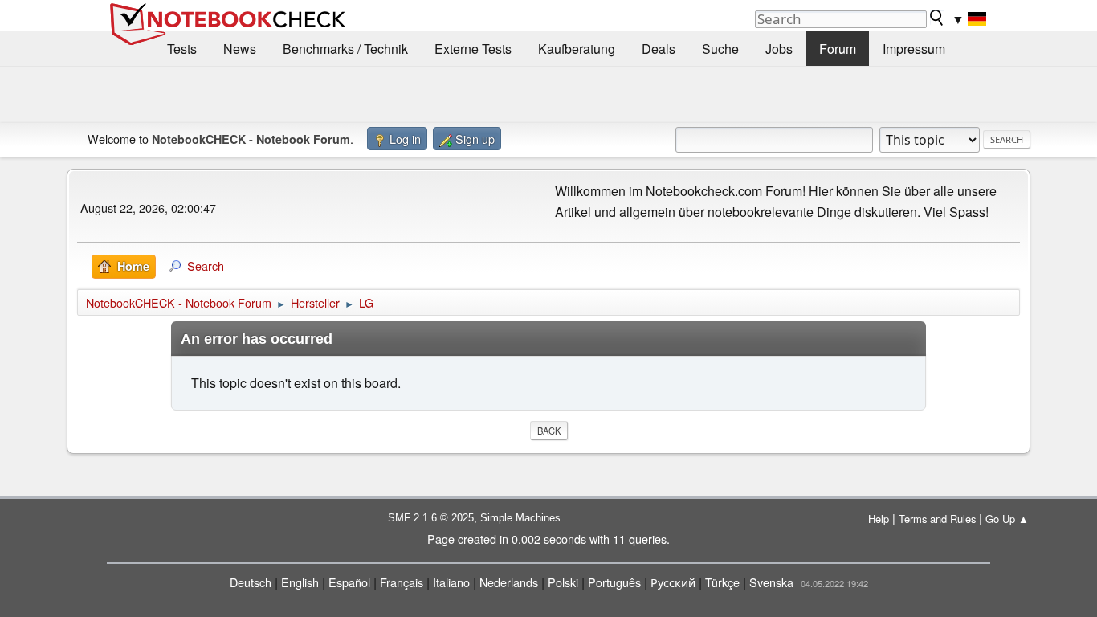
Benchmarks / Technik (345, 48)
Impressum (914, 48)
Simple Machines (520, 518)
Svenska (771, 582)
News (239, 48)
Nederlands (508, 582)
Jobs (779, 48)
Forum (837, 48)
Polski (563, 582)
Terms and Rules (937, 518)
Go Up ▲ (1007, 518)
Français (401, 582)
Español (349, 582)
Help (878, 518)
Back (549, 430)
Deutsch (250, 582)
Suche (720, 48)
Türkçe (722, 582)
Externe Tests (473, 48)
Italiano (451, 582)
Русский (672, 582)
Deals (658, 48)
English (300, 582)
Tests (182, 48)
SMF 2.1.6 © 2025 (431, 518)
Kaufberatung (576, 48)
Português (614, 582)
